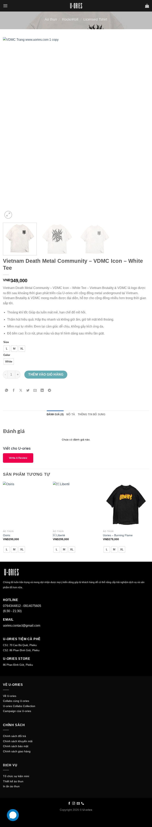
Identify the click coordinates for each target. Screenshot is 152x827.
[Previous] (10, 128)
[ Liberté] (76, 505)
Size (6, 342)
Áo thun (51, 19)
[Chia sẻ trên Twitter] (28, 390)
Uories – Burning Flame (118, 535)
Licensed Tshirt (95, 19)
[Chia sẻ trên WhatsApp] (6, 390)
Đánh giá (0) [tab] (55, 414)
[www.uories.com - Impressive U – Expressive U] (76, 5)
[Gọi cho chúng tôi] (82, 803)
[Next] (141, 128)
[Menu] (5, 6)
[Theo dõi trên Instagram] (73, 803)
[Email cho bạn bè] (35, 390)
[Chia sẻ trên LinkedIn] (42, 390)
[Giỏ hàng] (147, 5)
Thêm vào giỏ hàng (45, 374)
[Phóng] (8, 215)
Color (6, 355)
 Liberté (59, 535)
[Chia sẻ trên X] (21, 390)
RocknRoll (70, 19)
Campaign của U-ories (17, 711)
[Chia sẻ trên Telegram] (49, 390)
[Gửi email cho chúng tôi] (78, 803)
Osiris (6, 535)
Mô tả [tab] (70, 414)
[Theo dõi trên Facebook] (69, 803)
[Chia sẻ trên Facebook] (13, 390)
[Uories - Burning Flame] (126, 505)
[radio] (7, 349)
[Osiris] (26, 505)
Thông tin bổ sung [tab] (91, 414)
